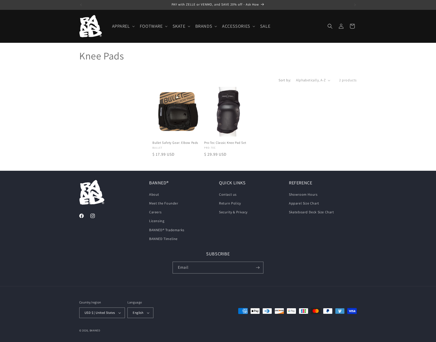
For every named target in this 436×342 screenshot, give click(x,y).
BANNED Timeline (163, 238)
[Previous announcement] (81, 5)
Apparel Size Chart (304, 203)
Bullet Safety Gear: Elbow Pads (175, 143)
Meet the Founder (163, 203)
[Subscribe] (257, 267)
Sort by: (285, 80)
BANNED (95, 330)
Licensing (156, 221)
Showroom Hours (303, 194)
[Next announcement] (355, 5)
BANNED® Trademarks (166, 230)
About (154, 194)
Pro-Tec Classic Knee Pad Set (225, 143)
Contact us (228, 194)
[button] (123, 26)
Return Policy (230, 203)
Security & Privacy (233, 212)
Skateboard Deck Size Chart (311, 212)
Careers (155, 212)
